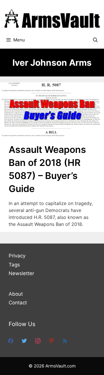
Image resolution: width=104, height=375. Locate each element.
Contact (18, 303)
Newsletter (21, 273)
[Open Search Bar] (95, 40)
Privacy (17, 256)
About (16, 294)
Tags (14, 265)
